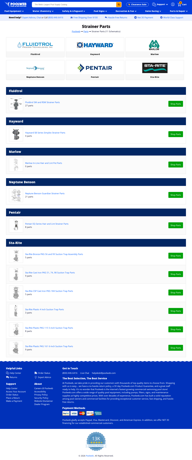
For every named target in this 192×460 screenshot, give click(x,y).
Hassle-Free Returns (117, 17)
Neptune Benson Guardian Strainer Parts (45, 193)
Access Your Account (16, 391)
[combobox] (77, 4)
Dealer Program (42, 404)
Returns (13, 377)
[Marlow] (155, 45)
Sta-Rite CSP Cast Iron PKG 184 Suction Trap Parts (49, 291)
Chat (39, 17)
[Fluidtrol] (35, 45)
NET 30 (165, 420)
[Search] (118, 4)
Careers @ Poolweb (43, 388)
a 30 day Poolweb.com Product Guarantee (132, 386)
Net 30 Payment (145, 17)
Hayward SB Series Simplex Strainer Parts (45, 132)
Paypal (88, 420)
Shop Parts (175, 103)
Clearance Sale (138, 4)
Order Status (44, 373)
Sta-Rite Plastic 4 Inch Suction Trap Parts (44, 309)
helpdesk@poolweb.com (104, 373)
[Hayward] (95, 45)
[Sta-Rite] (155, 68)
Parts (85, 31)
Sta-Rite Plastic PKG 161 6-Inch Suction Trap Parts (49, 346)
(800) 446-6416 (55, 17)
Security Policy (41, 397)
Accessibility (40, 391)
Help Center (15, 373)
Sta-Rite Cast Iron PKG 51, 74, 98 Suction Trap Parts (50, 272)
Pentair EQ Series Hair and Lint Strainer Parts (46, 223)
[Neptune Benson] (35, 68)
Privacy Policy (41, 394)
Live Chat (84, 373)
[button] (160, 4)
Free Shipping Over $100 (86, 17)
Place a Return (13, 397)
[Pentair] (95, 68)
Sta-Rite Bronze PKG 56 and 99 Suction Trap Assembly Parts (54, 254)
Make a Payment (14, 401)
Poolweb (76, 31)
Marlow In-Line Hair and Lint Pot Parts (43, 163)
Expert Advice (28, 17)
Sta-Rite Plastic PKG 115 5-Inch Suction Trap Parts (49, 327)
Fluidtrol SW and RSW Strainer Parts (42, 102)
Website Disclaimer (43, 401)
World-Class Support (173, 17)
